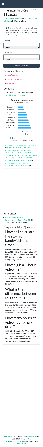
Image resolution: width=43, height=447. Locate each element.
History (28, 439)
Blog (23, 439)
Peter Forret (32, 436)
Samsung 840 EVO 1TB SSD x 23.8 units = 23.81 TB (20, 155)
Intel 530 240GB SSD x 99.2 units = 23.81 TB (19, 147)
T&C (6, 441)
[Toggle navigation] (38, 4)
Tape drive (15, 95)
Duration (8, 52)
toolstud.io (7, 436)
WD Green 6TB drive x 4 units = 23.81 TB (17, 165)
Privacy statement (15, 441)
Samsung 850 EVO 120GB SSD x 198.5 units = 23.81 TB (21, 145)
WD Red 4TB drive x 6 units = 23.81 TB (16, 163)
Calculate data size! (21, 66)
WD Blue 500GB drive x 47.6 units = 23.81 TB (19, 150)
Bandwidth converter (14, 18)
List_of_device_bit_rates (14, 217)
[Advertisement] (21, 190)
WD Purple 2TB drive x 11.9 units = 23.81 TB (18, 158)
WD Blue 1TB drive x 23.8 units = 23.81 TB (18, 153)
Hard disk (8, 95)
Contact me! (21, 443)
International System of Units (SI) (17, 220)
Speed (7, 41)
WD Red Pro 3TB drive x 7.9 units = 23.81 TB (18, 160)
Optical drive (23, 95)
